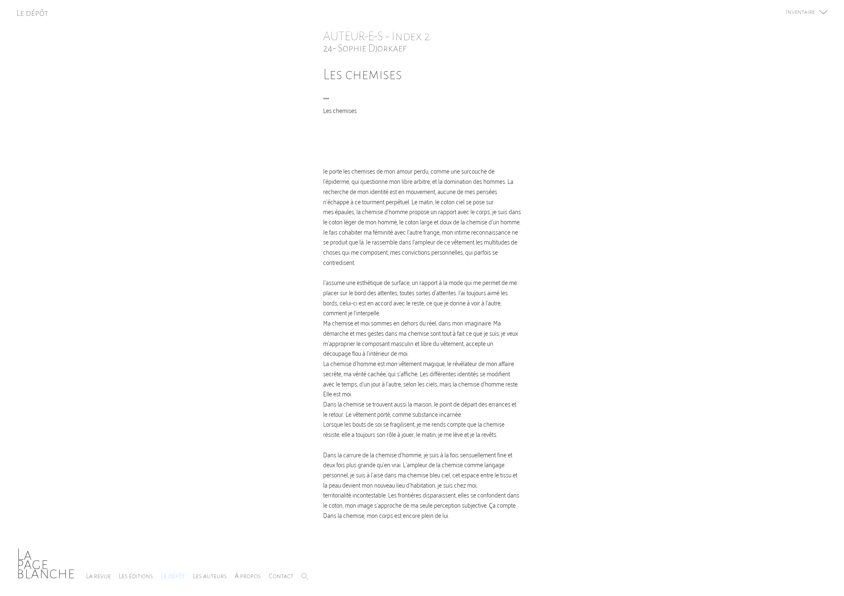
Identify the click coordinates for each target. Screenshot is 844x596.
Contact (281, 576)
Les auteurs (210, 576)
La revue (98, 576)
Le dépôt (173, 576)
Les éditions (136, 576)
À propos (248, 576)
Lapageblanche (45, 564)
